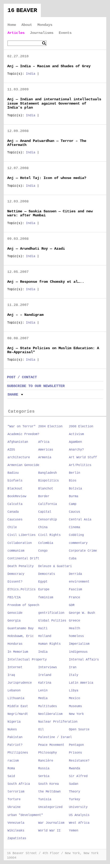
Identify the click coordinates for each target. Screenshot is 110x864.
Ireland (44, 675)
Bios (72, 481)
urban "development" (25, 815)
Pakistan (14, 737)
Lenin (43, 690)
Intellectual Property (27, 660)
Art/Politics (80, 465)
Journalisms (41, 33)
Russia (43, 768)
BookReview (16, 496)
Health (74, 628)
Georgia (14, 621)
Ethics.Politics (21, 589)
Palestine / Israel (55, 737)
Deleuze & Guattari (55, 566)
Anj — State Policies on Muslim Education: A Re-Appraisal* (53, 350)
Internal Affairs (84, 660)
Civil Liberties (21, 535)
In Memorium (17, 652)
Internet (14, 667)
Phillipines (17, 753)
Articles (16, 33)
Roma (11, 768)
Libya (73, 690)
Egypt (43, 582)
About (26, 25)
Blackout (14, 489)
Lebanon (14, 690)
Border (43, 496)
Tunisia (44, 799)
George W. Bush (82, 613)
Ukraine (14, 807)
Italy (73, 675)
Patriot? (14, 745)
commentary (78, 543)
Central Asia (80, 519)
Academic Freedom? (23, 434)
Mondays (44, 25)
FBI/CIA (14, 597)
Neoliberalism (50, 714)
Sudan (73, 784)
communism (15, 551)
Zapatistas (16, 838)
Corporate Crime (83, 551)
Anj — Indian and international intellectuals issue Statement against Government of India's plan (54, 103)
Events (65, 33)
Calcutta (14, 504)
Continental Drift (23, 558)
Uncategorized (50, 807)
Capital (44, 512)
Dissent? (14, 582)
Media (43, 698)
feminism (45, 597)
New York (76, 714)
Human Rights (49, 644)
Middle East (17, 706)
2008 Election (81, 426)
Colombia (45, 543)
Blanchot (45, 489)
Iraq (11, 675)
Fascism (75, 589)
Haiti (43, 628)
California (47, 504)
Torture (14, 799)
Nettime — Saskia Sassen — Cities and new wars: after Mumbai (50, 213)
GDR (71, 605)
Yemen (73, 831)
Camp (72, 504)
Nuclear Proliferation (57, 722)
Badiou (13, 473)
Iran (72, 667)
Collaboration (19, 543)
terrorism (15, 792)
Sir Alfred (78, 776)
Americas (45, 450)
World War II (49, 831)
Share (12, 394)
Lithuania (15, 698)
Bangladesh (47, 473)
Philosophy (47, 753)
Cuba (72, 558)
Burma (73, 496)
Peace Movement (51, 745)
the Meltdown (49, 792)
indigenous (78, 652)
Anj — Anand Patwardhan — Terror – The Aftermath (46, 143)
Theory (74, 792)
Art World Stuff (83, 457)
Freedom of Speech (23, 605)
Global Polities (52, 621)
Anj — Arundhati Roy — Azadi (36, 248)
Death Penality (20, 566)
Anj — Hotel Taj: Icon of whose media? (46, 178)
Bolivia (75, 489)
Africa (43, 442)
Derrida (75, 574)
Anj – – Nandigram (25, 315)
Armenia (44, 457)
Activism (76, 434)
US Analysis (79, 815)
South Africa (18, 784)
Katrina (44, 683)
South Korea (48, 784)
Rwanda (74, 768)
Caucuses (14, 519)
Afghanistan (17, 442)
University (78, 807)
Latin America (81, 683)
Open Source (79, 729)
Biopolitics (48, 481)
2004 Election (50, 426)
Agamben (75, 442)
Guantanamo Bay (20, 628)
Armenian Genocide (23, 465)
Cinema (74, 527)
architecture (18, 457)
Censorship (47, 519)
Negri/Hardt (17, 714)
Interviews (47, 667)
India (30, 74)
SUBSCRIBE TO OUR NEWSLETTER (36, 386)
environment (79, 582)
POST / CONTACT (22, 377)
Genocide (14, 613)
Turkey (74, 799)
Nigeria (14, 722)
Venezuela (15, 823)
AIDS (11, 450)
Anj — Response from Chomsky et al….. (45, 282)
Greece (74, 621)
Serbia (43, 776)
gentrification (51, 613)
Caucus (74, 512)
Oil (41, 729)
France (74, 597)
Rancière (45, 761)
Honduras (14, 644)
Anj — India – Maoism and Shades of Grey (49, 66)
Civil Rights (49, 535)
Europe (43, 589)
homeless (76, 636)
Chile (12, 527)
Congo (43, 551)
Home (11, 25)
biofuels (14, 481)
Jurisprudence (19, 683)
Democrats (46, 574)
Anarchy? (76, 450)
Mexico (74, 698)
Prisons (75, 753)
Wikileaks (15, 831)
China (43, 527)
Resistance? (79, 761)
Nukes (12, 729)
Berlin (74, 473)
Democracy (15, 574)
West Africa (79, 823)
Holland (44, 636)
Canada (13, 512)
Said (11, 776)
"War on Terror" (21, 426)
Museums (75, 706)
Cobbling (76, 535)
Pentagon (76, 745)
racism (13, 761)
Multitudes (47, 706)
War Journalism (51, 823)
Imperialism (79, 644)
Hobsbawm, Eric (20, 636)
